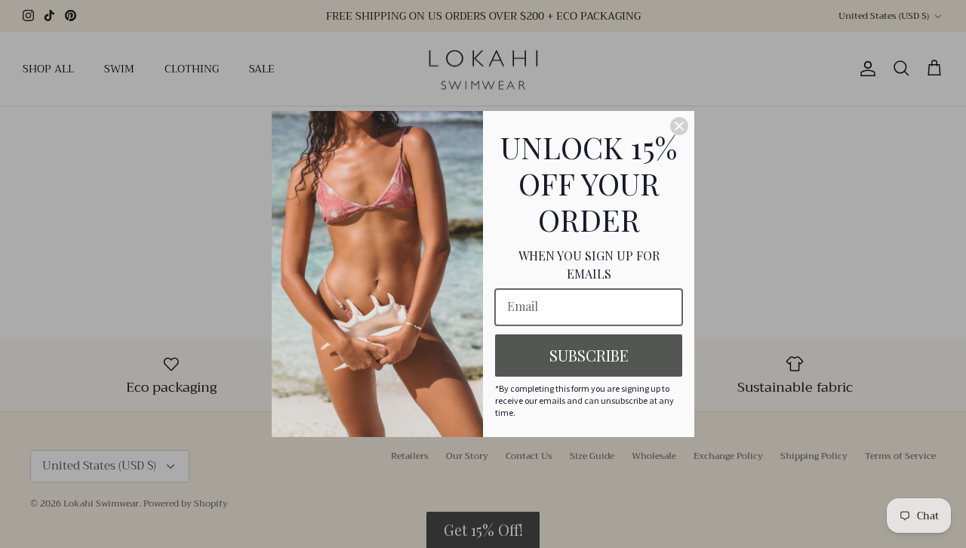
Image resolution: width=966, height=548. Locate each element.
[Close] (679, 126)
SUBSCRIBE (589, 355)
